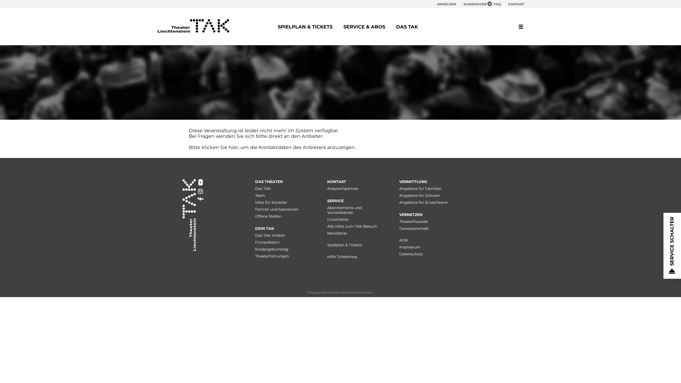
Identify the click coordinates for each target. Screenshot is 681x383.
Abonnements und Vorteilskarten (344, 210)
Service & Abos (364, 27)
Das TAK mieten (270, 235)
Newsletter (337, 233)
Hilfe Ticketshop (342, 256)
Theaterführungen (272, 256)
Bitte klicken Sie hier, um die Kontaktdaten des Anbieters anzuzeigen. (272, 147)
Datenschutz (411, 254)
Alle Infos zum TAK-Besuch (352, 226)
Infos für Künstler (271, 202)
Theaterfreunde (413, 221)
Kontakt (516, 4)
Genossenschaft (414, 228)
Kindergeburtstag (271, 249)
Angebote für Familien (420, 188)
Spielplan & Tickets (305, 27)
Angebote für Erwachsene (423, 202)
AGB (403, 240)
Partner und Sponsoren (276, 209)
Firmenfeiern (267, 242)
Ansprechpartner (343, 188)
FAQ (497, 4)
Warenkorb (475, 4)
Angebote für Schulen (419, 195)
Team (260, 195)
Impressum (410, 247)
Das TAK (407, 27)
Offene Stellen (268, 216)
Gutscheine (337, 219)
